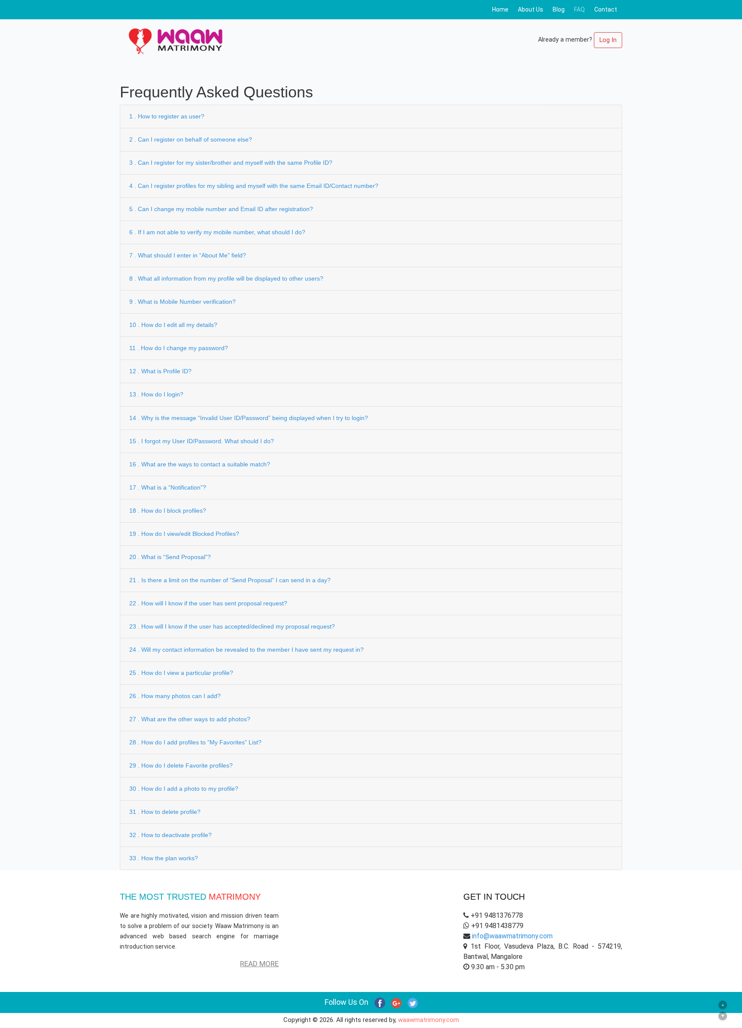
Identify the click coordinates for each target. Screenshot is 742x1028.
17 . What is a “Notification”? (167, 487)
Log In (608, 40)
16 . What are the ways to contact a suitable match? (199, 464)
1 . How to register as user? (166, 116)
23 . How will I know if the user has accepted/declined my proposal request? (232, 626)
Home (500, 9)
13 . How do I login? (156, 394)
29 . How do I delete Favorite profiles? (181, 765)
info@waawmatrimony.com (512, 936)
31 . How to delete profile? (165, 811)
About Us (530, 9)
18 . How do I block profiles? (167, 510)
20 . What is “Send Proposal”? (170, 556)
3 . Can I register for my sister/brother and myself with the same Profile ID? (230, 162)
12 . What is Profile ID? (160, 371)
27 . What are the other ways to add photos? (189, 719)
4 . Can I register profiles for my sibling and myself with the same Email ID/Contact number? (253, 185)
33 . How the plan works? (163, 858)
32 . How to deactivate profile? (170, 834)
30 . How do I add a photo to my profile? (183, 788)
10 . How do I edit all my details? (173, 324)
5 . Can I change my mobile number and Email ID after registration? (221, 209)
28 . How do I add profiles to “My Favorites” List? (195, 742)
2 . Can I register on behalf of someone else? (190, 139)
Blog (559, 9)
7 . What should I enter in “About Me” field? (187, 255)
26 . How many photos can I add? (175, 695)
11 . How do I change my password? (178, 348)
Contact (605, 9)
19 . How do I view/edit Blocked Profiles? (184, 533)
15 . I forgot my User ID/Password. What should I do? (201, 441)
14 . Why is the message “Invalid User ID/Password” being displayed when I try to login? (248, 417)
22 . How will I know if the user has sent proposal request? (208, 603)
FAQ (579, 9)
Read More (259, 963)
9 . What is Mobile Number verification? (182, 301)
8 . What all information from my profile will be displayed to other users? (226, 278)
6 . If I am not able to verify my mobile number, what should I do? (217, 232)
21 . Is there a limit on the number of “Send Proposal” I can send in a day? (230, 580)
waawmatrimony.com (428, 1020)
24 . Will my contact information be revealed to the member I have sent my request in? (246, 649)
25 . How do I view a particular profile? (181, 672)
